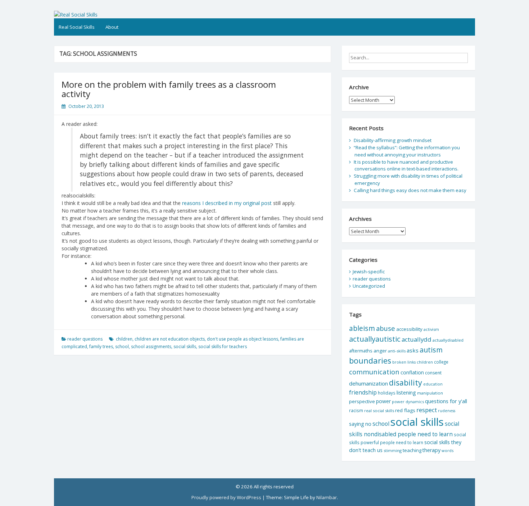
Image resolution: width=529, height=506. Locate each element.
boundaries (370, 360)
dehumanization (368, 383)
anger (380, 350)
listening (406, 392)
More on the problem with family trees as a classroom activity (169, 89)
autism (431, 350)
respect (426, 410)
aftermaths (360, 350)
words (447, 450)
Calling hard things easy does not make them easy (410, 190)
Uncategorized (369, 286)
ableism (362, 328)
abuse (385, 328)
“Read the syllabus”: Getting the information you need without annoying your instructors (407, 151)
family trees (101, 346)
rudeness (446, 410)
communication (374, 371)
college (441, 362)
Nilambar (326, 497)
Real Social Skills (77, 27)
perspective (362, 401)
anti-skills (397, 351)
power (383, 401)
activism (431, 329)
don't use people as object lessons (242, 339)
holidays (386, 393)
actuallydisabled (448, 340)
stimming (393, 450)
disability (405, 382)
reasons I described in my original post (227, 203)
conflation (412, 372)
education (433, 384)
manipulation (430, 393)
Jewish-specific (369, 271)
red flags (405, 410)
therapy (431, 450)
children (124, 339)
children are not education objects (170, 339)
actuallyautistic (375, 339)
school (122, 346)
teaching (412, 450)
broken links (404, 362)
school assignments (151, 346)
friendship (363, 392)
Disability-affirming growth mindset (392, 140)
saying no (360, 423)
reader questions (85, 339)
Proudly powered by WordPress (226, 497)
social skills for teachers (222, 346)
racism (356, 410)
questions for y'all (446, 401)
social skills (184, 346)
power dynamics (408, 401)
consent (433, 373)
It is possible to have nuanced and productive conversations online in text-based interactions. (406, 165)
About (111, 27)
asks (413, 350)
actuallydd (416, 339)
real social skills (379, 410)
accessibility (409, 329)
